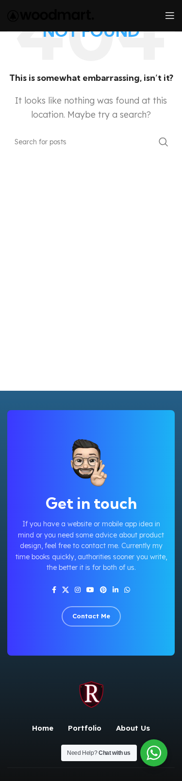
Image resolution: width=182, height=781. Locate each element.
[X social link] (65, 590)
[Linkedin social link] (115, 590)
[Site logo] (50, 14)
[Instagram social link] (77, 590)
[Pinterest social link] (103, 590)
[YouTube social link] (90, 590)
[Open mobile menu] (170, 15)
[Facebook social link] (54, 590)
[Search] (163, 142)
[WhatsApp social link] (127, 590)
